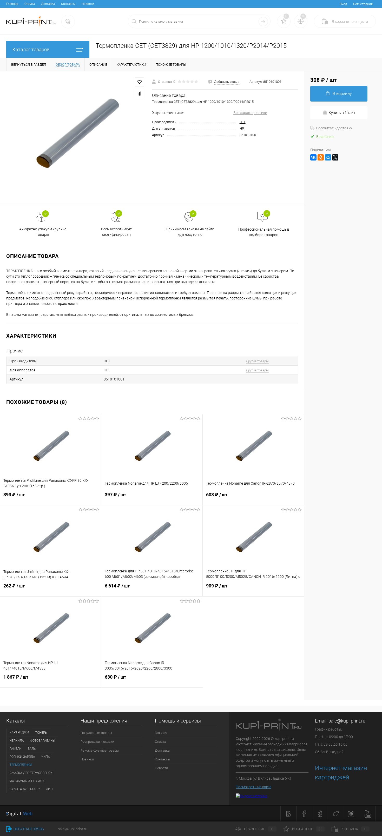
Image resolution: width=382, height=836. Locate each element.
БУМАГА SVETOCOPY (25, 789)
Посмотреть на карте (253, 787)
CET (243, 122)
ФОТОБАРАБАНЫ (42, 741)
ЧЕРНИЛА (17, 741)
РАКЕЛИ (16, 749)
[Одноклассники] (321, 157)
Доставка (48, 4)
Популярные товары (96, 733)
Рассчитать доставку (334, 128)
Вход (343, 4)
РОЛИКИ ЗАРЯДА (22, 757)
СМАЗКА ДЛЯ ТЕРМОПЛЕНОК (31, 773)
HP (242, 128)
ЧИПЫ (45, 757)
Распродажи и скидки (97, 742)
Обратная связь (28, 829)
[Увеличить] (76, 137)
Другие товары (257, 361)
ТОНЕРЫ (41, 732)
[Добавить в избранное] (139, 82)
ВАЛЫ (32, 749)
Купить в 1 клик (342, 113)
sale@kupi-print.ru (346, 721)
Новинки (87, 759)
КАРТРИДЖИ (19, 732)
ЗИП (49, 789)
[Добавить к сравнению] (139, 93)
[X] (335, 157)
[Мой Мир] (328, 157)
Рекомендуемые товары (100, 750)
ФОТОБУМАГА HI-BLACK (27, 781)
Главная (12, 4)
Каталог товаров (30, 49)
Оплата (29, 4)
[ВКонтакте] (313, 157)
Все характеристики (250, 113)
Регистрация (363, 4)
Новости (88, 4)
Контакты (68, 4)
